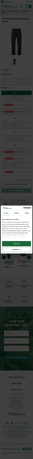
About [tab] (27, 213)
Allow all (16, 243)
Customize (15, 249)
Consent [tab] (6, 213)
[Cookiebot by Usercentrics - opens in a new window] (23, 208)
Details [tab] (16, 213)
